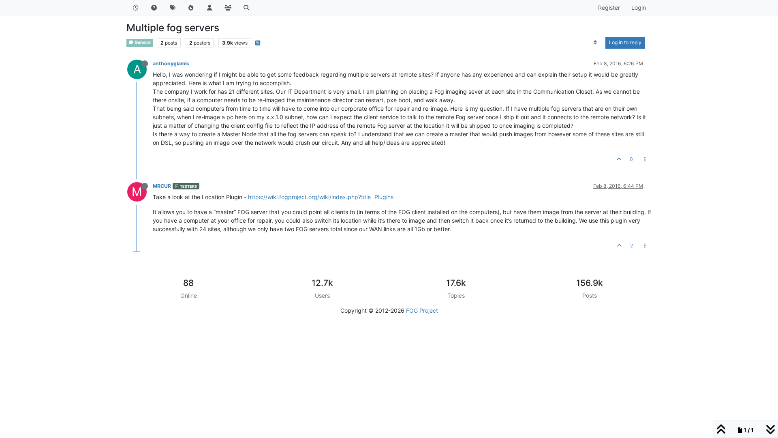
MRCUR (162, 186)
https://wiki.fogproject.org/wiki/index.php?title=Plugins (320, 196)
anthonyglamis (171, 63)
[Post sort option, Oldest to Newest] (595, 42)
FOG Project (422, 310)
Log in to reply (625, 42)
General (142, 42)
